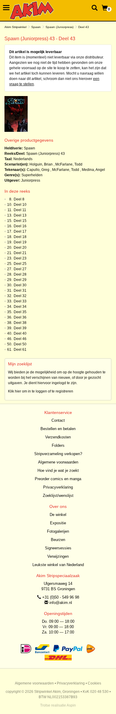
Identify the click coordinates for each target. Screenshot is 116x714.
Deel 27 (20, 269)
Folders (58, 445)
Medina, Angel (93, 170)
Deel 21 (20, 253)
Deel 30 (20, 285)
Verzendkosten (58, 437)
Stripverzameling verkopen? (58, 454)
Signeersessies (58, 548)
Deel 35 (20, 312)
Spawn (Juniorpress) (59, 27)
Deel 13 (20, 215)
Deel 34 (20, 307)
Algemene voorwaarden (58, 462)
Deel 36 (20, 317)
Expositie (58, 523)
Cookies (94, 683)
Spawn (36, 27)
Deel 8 (19, 199)
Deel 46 (20, 339)
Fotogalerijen (58, 531)
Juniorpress (30, 180)
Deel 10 (20, 205)
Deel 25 (20, 264)
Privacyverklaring (58, 487)
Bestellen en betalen (58, 428)
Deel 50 (20, 344)
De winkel (58, 514)
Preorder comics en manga (58, 479)
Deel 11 (20, 210)
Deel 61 (20, 349)
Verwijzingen (58, 556)
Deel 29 (20, 280)
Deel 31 (20, 290)
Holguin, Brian (41, 164)
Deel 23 (20, 258)
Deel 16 (20, 226)
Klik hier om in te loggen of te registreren (40, 391)
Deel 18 (20, 237)
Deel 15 (20, 221)
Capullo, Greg (38, 170)
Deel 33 (20, 301)
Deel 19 (20, 242)
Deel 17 (20, 231)
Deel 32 (20, 296)
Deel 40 (20, 333)
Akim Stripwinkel (15, 27)
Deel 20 (20, 247)
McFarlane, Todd (68, 164)
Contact (58, 420)
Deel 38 (20, 323)
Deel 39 (20, 328)
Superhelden (32, 175)
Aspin (71, 705)
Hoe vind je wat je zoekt (58, 470)
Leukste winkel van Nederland (58, 564)
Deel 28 (20, 274)
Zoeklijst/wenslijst (58, 495)
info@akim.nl (60, 602)
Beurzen (58, 539)
